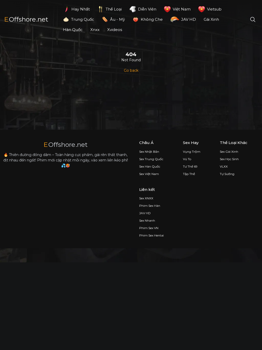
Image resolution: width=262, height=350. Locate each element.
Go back (131, 70)
